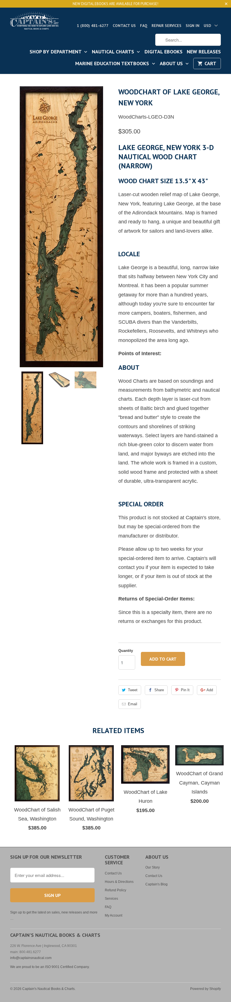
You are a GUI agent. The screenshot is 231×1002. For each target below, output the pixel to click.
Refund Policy (115, 890)
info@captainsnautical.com (31, 958)
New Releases (204, 52)
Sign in (192, 25)
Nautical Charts (114, 52)
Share (159, 690)
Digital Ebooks (164, 52)
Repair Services (166, 25)
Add (209, 690)
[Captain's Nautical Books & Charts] (34, 22)
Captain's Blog (156, 884)
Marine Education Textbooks (112, 64)
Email (132, 704)
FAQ (143, 25)
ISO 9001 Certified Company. (67, 967)
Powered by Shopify (205, 989)
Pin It (185, 690)
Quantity (125, 651)
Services (111, 899)
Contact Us (124, 25)
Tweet (132, 690)
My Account (113, 915)
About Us (172, 64)
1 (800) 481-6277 (92, 25)
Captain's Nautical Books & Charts (48, 989)
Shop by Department (56, 52)
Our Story (152, 867)
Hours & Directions (119, 882)
